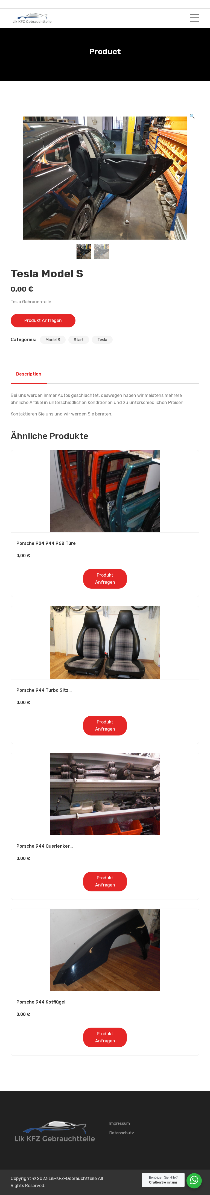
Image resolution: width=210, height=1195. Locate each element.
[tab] (29, 374)
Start (79, 339)
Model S (52, 339)
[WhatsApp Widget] (194, 1180)
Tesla (102, 339)
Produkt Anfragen (43, 320)
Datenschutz (121, 1132)
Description (28, 374)
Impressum (119, 1123)
